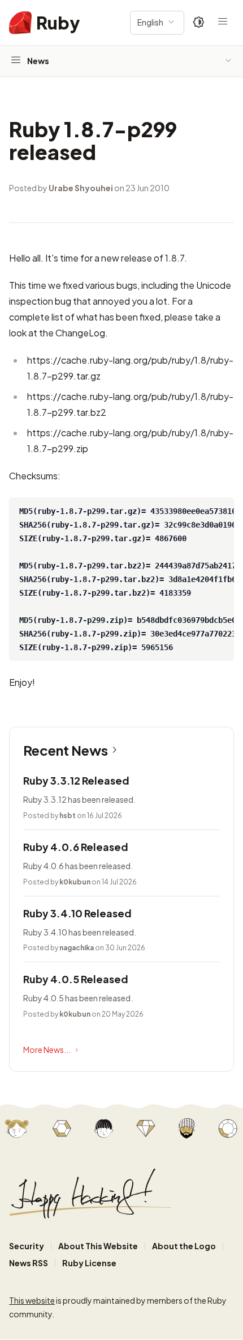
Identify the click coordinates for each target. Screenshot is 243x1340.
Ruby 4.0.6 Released (75, 846)
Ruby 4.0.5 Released (75, 978)
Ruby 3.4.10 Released (77, 913)
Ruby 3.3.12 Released (76, 780)
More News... (47, 1049)
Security (26, 1246)
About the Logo (184, 1246)
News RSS (28, 1263)
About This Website (98, 1246)
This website (32, 1300)
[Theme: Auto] (199, 23)
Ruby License (89, 1263)
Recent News (65, 750)
